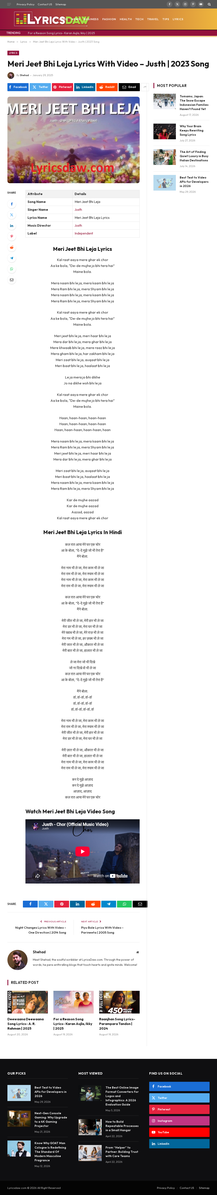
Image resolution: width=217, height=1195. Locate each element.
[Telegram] (11, 258)
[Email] (11, 279)
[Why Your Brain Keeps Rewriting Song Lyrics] (164, 131)
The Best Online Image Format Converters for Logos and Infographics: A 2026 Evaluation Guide (122, 1096)
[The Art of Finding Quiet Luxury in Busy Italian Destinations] (164, 157)
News (76, 19)
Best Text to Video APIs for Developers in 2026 (194, 182)
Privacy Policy (26, 4)
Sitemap (61, 4)
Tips (166, 19)
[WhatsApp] (11, 269)
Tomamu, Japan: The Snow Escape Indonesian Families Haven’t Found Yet (194, 102)
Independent (84, 233)
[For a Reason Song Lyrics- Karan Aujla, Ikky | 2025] (73, 1002)
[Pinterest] (11, 236)
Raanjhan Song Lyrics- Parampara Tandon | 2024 (117, 1023)
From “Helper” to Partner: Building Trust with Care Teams (122, 1152)
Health (126, 19)
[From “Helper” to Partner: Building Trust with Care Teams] (90, 1153)
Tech (139, 19)
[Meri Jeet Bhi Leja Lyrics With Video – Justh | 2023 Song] (73, 140)
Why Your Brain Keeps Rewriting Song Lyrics (191, 130)
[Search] (209, 4)
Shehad (24, 75)
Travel (153, 19)
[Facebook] (11, 204)
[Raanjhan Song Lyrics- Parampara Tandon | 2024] (119, 1002)
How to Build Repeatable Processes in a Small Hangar (122, 1126)
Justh (78, 210)
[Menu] (9, 4)
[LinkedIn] (11, 225)
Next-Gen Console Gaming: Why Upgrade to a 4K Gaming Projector (51, 1119)
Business (91, 19)
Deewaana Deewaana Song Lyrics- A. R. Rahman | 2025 (25, 1023)
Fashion (109, 19)
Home (63, 19)
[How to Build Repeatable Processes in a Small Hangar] (90, 1127)
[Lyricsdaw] (51, 19)
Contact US (45, 4)
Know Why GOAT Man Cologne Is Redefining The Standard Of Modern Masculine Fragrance (50, 1151)
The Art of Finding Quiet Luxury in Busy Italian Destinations (194, 156)
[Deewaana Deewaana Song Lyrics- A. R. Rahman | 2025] (27, 1002)
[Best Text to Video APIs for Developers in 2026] (164, 182)
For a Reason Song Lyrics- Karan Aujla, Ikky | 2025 (61, 33)
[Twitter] (11, 215)
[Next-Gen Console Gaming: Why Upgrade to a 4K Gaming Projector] (19, 1119)
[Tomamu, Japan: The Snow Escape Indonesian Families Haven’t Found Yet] (164, 101)
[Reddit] (11, 247)
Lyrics (178, 19)
